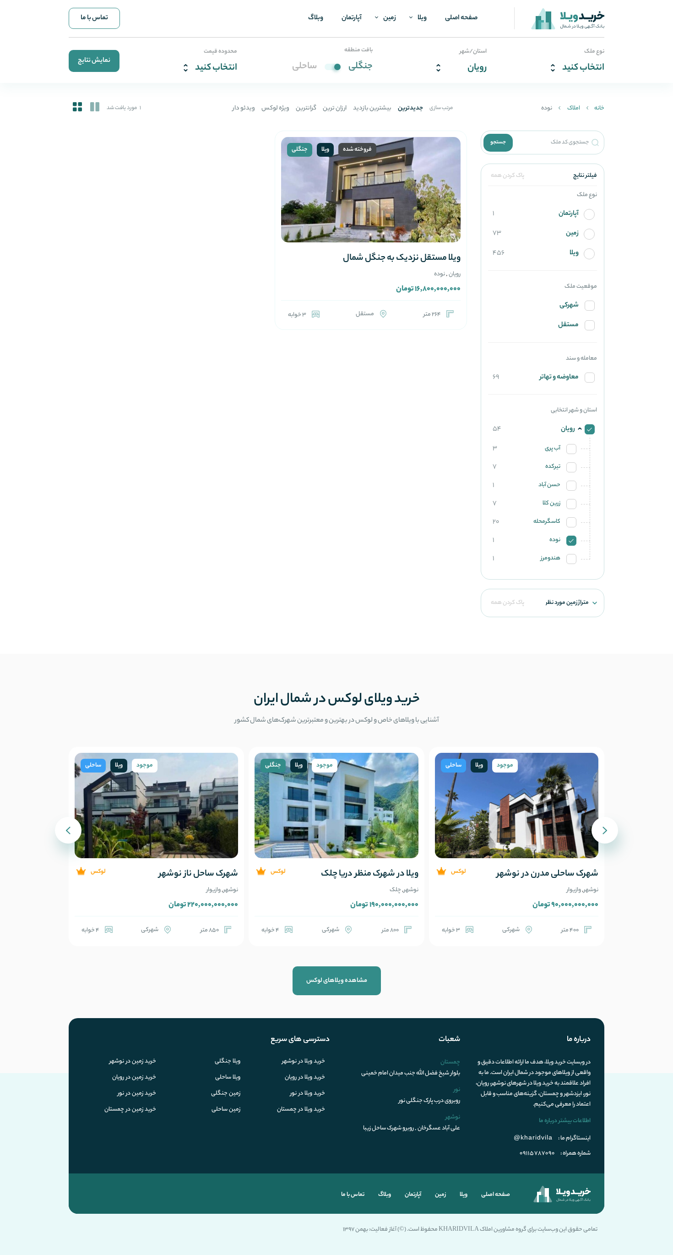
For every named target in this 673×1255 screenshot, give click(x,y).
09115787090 (537, 1153)
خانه (599, 108)
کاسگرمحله (526, 521)
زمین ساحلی (226, 1109)
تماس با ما (94, 18)
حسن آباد (526, 485)
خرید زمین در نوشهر (132, 1061)
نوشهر (591, 890)
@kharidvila (533, 1137)
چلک (395, 890)
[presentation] (605, 830)
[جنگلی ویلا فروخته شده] (371, 201)
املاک (573, 108)
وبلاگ (315, 18)
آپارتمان (352, 18)
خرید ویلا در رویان (305, 1077)
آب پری (526, 448)
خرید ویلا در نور (307, 1093)
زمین (389, 18)
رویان (455, 274)
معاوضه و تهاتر (536, 378)
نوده (526, 540)
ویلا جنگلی (227, 1061)
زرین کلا (526, 503)
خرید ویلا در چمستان (301, 1109)
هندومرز (526, 558)
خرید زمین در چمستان (130, 1109)
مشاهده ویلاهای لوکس (336, 981)
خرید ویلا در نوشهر (303, 1061)
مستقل (568, 325)
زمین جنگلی (225, 1093)
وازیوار (574, 890)
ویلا (422, 18)
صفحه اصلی (461, 18)
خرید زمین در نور (137, 1093)
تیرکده (526, 466)
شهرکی (569, 306)
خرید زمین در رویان (134, 1077)
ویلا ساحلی (227, 1077)
